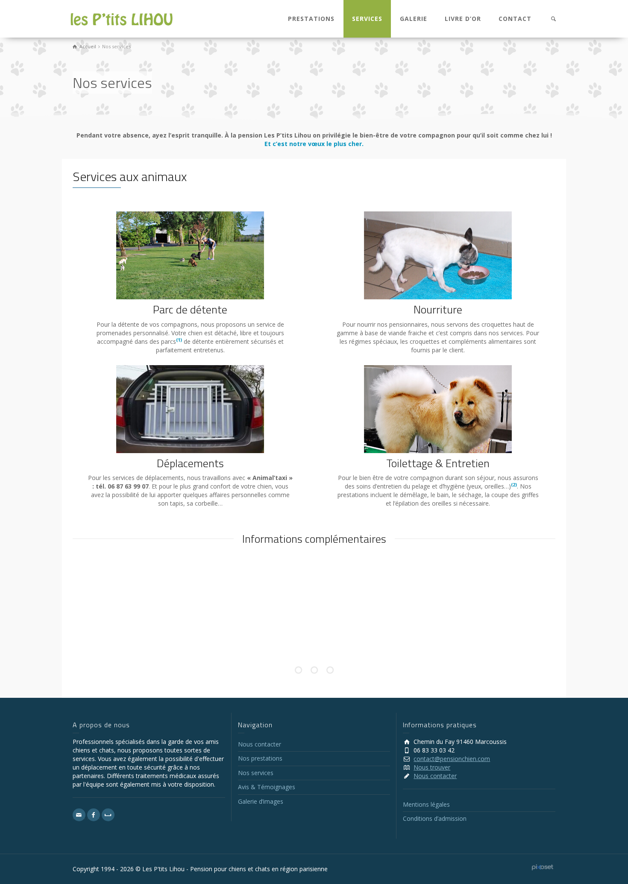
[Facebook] (93, 814)
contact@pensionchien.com (452, 759)
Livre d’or (463, 19)
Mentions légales (426, 804)
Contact (515, 19)
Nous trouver (432, 767)
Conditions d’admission (435, 818)
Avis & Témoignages (266, 787)
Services (367, 19)
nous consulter (313, 627)
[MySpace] (108, 814)
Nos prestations (260, 758)
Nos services (255, 773)
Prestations (311, 19)
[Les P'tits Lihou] (121, 19)
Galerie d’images (260, 801)
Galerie (413, 19)
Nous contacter (259, 744)
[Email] (79, 814)
